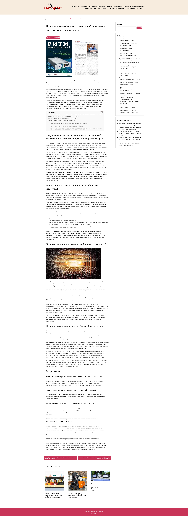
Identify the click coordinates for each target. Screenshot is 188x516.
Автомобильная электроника (128, 43)
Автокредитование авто (127, 40)
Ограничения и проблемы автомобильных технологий (62, 118)
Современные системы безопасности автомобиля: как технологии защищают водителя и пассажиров (130, 143)
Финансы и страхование (116, 8)
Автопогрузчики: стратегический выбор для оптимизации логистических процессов (77, 496)
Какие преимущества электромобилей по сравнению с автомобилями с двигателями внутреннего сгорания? (77, 128)
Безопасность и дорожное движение (92, 6)
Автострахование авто (126, 99)
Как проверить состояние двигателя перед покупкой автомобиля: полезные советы (130, 133)
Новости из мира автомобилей (60, 19)
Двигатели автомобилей (127, 71)
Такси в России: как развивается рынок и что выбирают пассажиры (53, 495)
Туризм (105, 8)
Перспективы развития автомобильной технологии (61, 120)
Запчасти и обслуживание (114, 6)
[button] (101, 112)
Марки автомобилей (126, 48)
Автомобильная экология (127, 107)
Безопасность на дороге (127, 60)
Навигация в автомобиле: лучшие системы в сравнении (99, 486)
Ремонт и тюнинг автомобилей (129, 55)
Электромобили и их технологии (129, 112)
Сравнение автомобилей (92, 8)
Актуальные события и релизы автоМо (131, 79)
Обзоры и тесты (124, 50)
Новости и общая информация (133, 6)
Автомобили (75, 6)
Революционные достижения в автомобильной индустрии (63, 116)
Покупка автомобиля (126, 53)
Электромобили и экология (134, 8)
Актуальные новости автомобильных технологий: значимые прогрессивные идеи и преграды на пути (74, 114)
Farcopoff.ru (94, 513)
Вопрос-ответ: (51, 122)
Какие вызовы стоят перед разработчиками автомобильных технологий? (69, 129)
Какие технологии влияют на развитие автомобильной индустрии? (67, 125)
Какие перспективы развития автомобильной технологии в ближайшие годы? (70, 123)
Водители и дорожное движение (129, 62)
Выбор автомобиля (125, 45)
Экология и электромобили (128, 110)
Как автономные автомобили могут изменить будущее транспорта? (67, 126)
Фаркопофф (47, 19)
